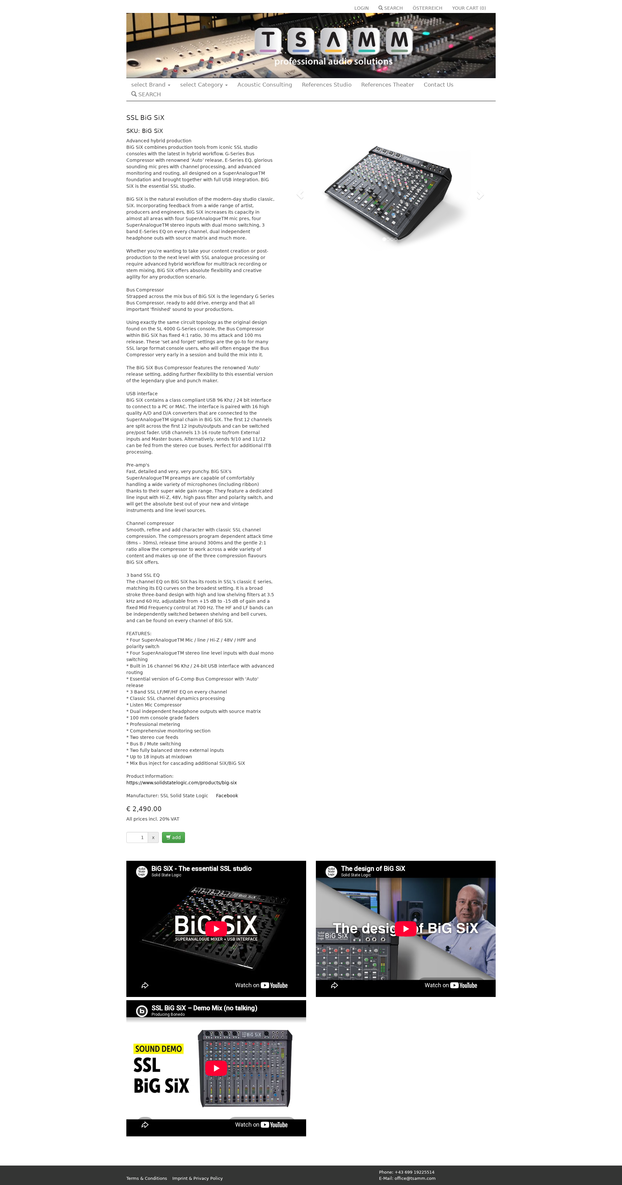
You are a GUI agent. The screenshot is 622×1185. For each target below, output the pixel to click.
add (176, 837)
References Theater (387, 84)
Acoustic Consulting (264, 84)
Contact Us (439, 84)
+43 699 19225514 (414, 1172)
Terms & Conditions (146, 1178)
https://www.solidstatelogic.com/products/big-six (181, 782)
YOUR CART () (469, 8)
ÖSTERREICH (428, 8)
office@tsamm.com (415, 1178)
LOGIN (361, 8)
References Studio (326, 84)
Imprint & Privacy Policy (197, 1178)
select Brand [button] (149, 84)
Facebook (227, 795)
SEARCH (393, 8)
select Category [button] (202, 84)
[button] (300, 194)
